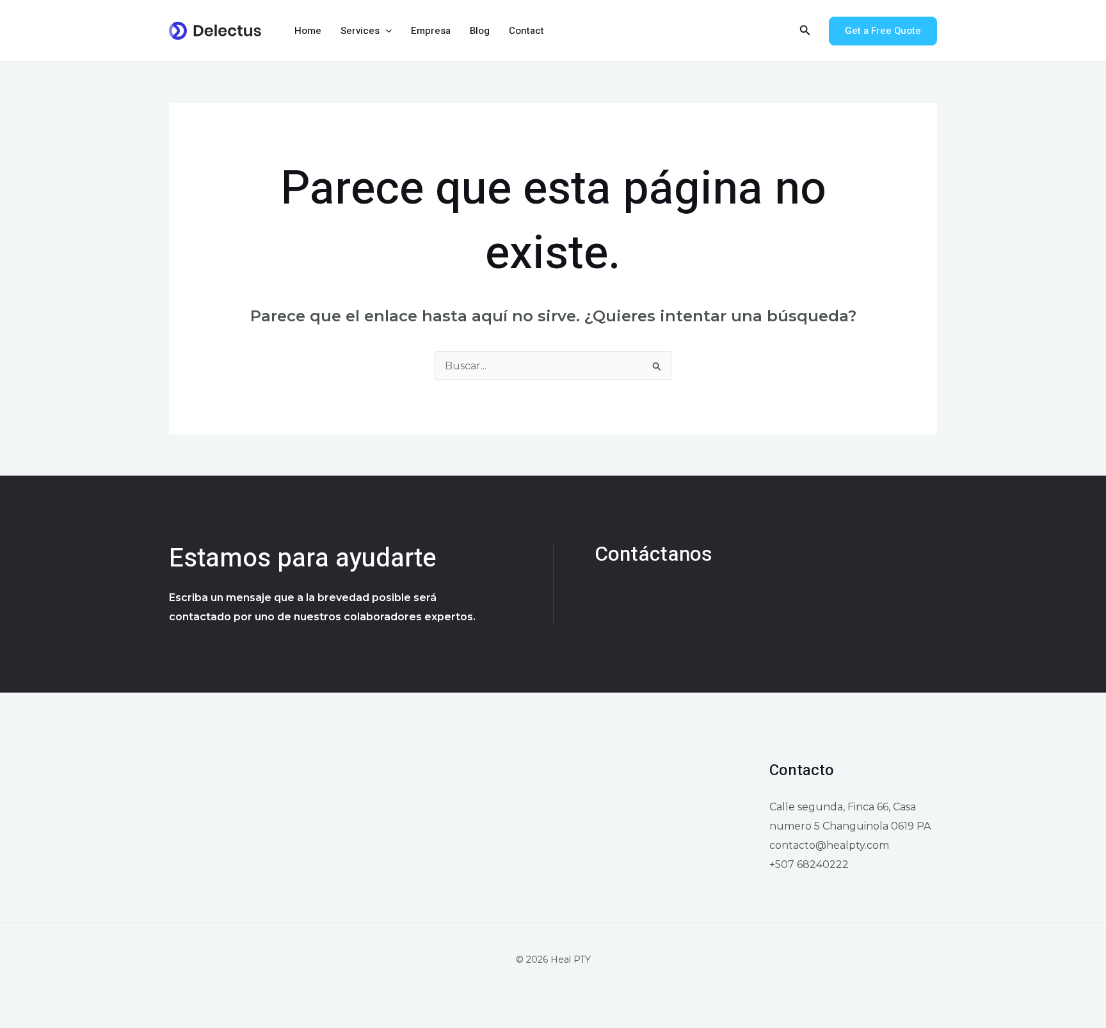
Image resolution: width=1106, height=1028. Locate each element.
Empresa (431, 31)
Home (307, 31)
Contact (526, 31)
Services (360, 31)
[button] (386, 30)
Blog (480, 31)
